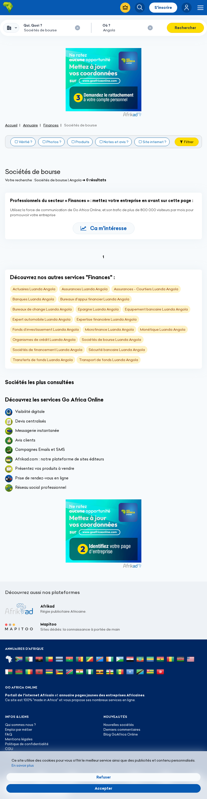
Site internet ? (154, 142)
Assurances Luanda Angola (85, 289)
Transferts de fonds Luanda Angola (43, 360)
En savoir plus (23, 765)
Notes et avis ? (116, 142)
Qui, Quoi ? (32, 25)
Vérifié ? (25, 142)
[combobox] (11, 28)
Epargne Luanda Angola (98, 309)
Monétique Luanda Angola (162, 329)
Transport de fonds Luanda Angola (108, 360)
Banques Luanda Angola (33, 299)
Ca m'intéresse (108, 228)
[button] (186, 7)
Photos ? (53, 142)
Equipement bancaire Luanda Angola (156, 309)
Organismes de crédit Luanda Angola (44, 339)
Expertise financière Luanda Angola (107, 319)
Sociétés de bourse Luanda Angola (111, 339)
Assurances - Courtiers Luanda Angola (146, 289)
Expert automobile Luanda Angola (41, 319)
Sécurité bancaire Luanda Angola (117, 349)
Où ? (106, 25)
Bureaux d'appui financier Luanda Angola (94, 299)
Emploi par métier (18, 729)
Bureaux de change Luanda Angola (42, 309)
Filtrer (188, 142)
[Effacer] (77, 27)
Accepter (103, 788)
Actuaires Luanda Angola (34, 289)
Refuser (103, 777)
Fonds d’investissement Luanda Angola (46, 329)
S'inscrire (163, 7)
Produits (82, 142)
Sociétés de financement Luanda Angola (47, 349)
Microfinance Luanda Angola (109, 329)
